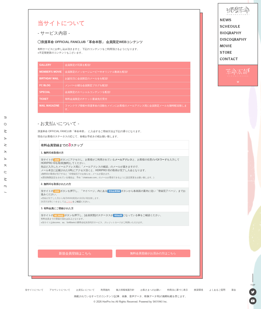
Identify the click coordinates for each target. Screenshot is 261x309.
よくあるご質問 (217, 290)
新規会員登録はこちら (75, 253)
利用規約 (105, 290)
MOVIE (226, 46)
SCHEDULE (230, 26)
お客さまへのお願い (150, 290)
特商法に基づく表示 (177, 290)
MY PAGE (58, 215)
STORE (226, 52)
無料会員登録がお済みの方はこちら (153, 253)
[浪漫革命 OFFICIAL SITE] (238, 14)
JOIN (56, 160)
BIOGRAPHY (230, 33)
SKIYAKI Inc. (160, 301)
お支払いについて (85, 290)
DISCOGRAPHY (233, 39)
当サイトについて (34, 290)
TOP (252, 284)
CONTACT (229, 59)
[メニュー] (238, 81)
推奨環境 (198, 290)
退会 (233, 290)
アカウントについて (59, 290)
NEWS (225, 20)
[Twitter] (252, 292)
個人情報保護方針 (125, 290)
